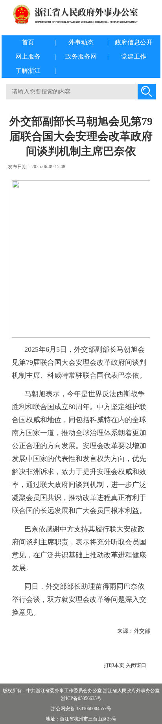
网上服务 (27, 56)
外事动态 (81, 42)
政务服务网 (81, 56)
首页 (28, 42)
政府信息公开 (134, 42)
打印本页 (114, 665)
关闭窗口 (136, 665)
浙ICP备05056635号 (81, 698)
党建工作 (133, 56)
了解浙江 (27, 70)
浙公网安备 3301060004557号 (81, 708)
